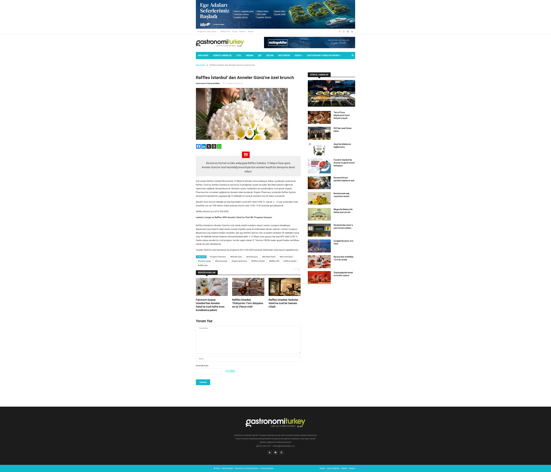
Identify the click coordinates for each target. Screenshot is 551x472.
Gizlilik (322, 468)
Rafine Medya (227, 468)
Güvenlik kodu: (202, 365)
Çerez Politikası (333, 468)
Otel (238, 55)
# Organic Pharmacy (218, 257)
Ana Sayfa (203, 55)
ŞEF (260, 55)
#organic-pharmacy (239, 261)
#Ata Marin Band (268, 257)
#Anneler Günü (236, 257)
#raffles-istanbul (290, 261)
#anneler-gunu (252, 257)
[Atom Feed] (348, 31)
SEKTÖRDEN (284, 55)
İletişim (251, 31)
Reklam (242, 31)
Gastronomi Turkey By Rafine (246, 468)
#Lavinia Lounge (204, 261)
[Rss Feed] (352, 31)
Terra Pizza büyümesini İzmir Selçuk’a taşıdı (342, 115)
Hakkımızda (225, 31)
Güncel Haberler (222, 55)
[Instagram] (344, 31)
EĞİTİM (269, 55)
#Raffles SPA (274, 261)
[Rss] (269, 452)
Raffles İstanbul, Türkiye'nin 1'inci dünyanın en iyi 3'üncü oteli (247, 303)
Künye (234, 31)
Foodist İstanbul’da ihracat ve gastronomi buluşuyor (344, 163)
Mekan (249, 55)
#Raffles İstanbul (258, 261)
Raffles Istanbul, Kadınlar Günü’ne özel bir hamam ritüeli (283, 303)
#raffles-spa (202, 265)
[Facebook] (340, 31)
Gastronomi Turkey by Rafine (208, 83)
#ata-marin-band (286, 257)
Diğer (298, 55)
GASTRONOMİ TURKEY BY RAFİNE (323, 55)
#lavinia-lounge (221, 261)
